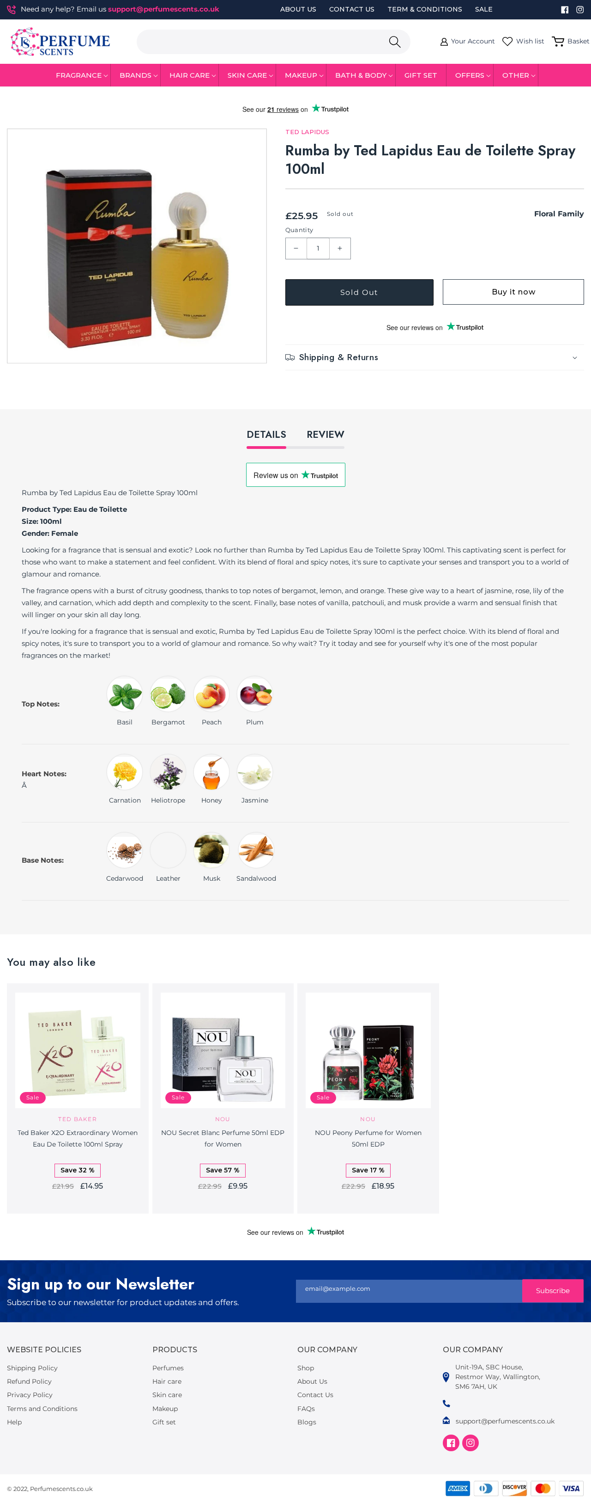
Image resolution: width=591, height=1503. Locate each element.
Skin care (167, 1395)
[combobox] (273, 42)
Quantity (299, 229)
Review (325, 435)
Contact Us (351, 9)
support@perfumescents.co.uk (163, 9)
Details (266, 435)
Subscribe (553, 1290)
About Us (298, 9)
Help (14, 1422)
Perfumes (168, 1368)
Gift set (164, 1422)
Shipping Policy (32, 1368)
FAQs (306, 1409)
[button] (79, 75)
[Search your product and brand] (395, 42)
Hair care (166, 1381)
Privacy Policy (30, 1395)
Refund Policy (29, 1381)
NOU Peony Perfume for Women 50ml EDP (368, 1138)
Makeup (165, 1409)
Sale (484, 9)
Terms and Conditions (42, 1409)
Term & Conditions (424, 9)
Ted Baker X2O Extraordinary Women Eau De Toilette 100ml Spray (78, 1138)
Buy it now (514, 292)
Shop (305, 1368)
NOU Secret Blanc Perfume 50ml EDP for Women (222, 1138)
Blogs (306, 1422)
